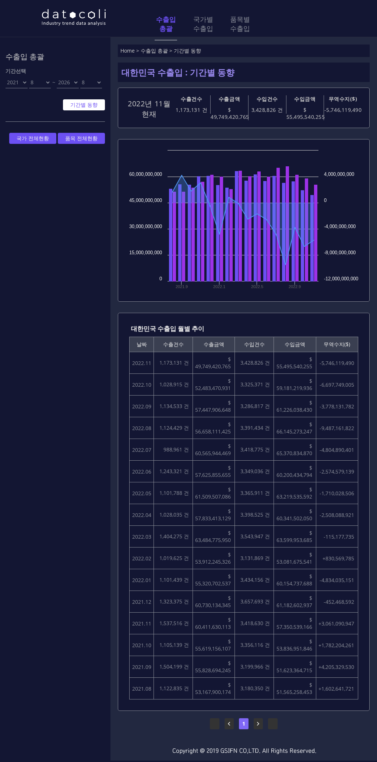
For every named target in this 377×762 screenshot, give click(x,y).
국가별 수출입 (203, 24)
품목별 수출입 (240, 24)
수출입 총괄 (166, 24)
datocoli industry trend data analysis (73, 17)
